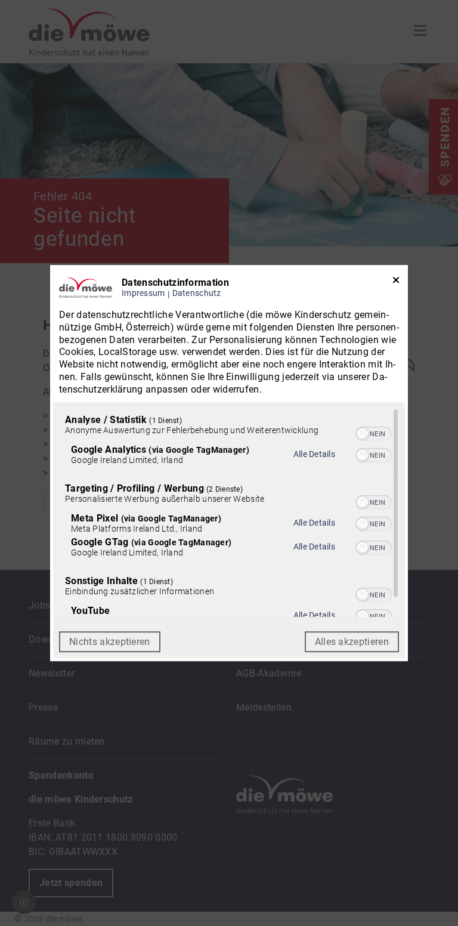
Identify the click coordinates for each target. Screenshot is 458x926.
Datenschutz (196, 293)
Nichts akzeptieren (109, 641)
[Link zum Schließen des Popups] (396, 282)
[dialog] (229, 463)
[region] (229, 512)
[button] (362, 433)
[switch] (373, 432)
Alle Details (314, 454)
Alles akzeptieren (352, 641)
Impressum (143, 293)
